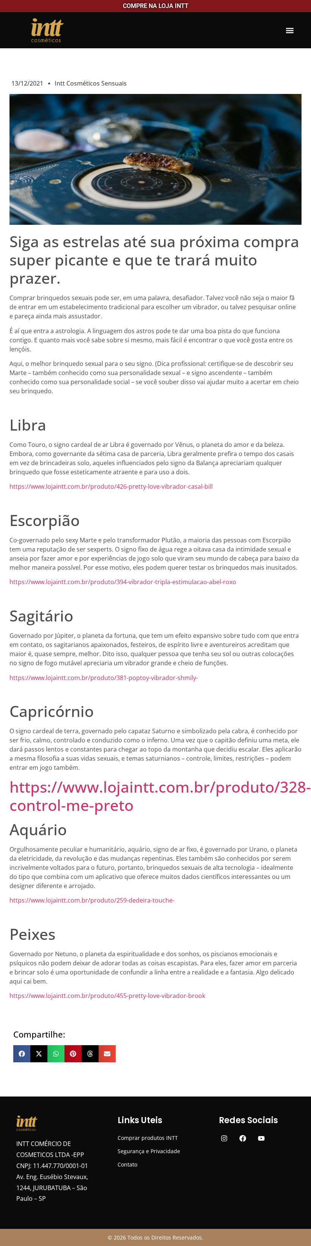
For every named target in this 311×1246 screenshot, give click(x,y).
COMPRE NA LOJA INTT (155, 6)
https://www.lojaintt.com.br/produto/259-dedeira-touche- (91, 900)
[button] (289, 30)
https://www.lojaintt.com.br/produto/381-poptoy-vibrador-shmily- (103, 678)
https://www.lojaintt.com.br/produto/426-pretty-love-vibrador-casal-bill (111, 486)
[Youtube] (261, 1138)
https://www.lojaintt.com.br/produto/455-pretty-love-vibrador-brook (107, 996)
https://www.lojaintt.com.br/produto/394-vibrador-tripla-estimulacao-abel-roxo (122, 582)
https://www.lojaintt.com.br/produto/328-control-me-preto (160, 795)
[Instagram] (224, 1138)
